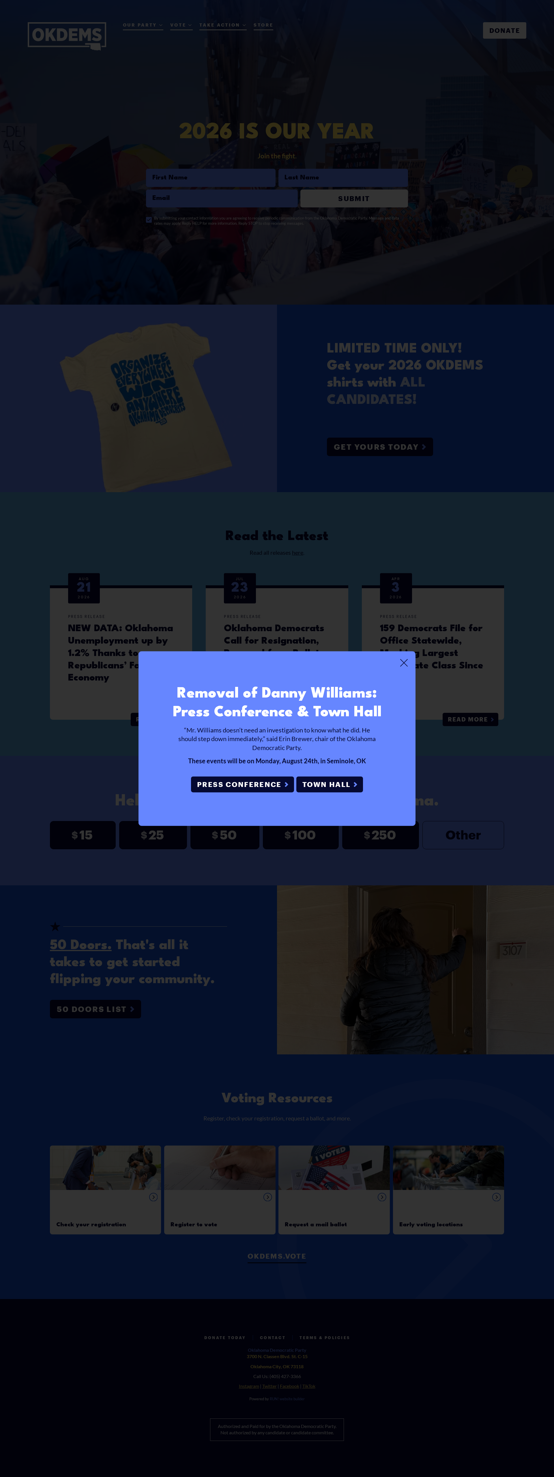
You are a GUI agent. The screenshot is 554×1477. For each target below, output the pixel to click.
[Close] (404, 663)
